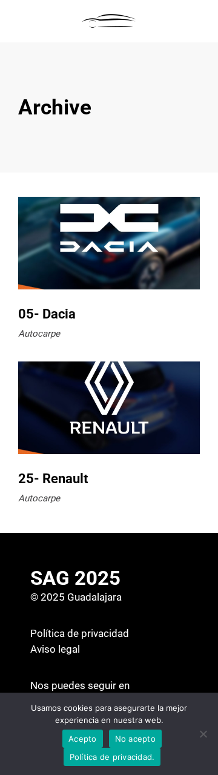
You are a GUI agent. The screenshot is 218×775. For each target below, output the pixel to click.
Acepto (82, 739)
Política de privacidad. (112, 757)
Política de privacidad (79, 633)
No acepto (135, 739)
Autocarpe (39, 333)
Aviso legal (55, 649)
